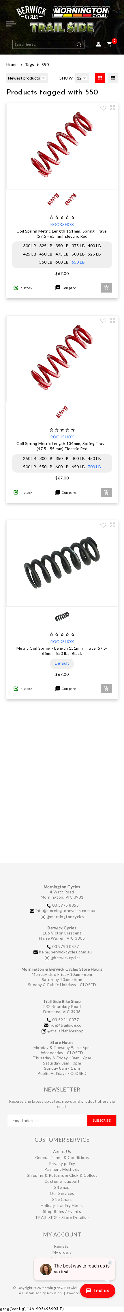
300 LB (29, 245)
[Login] (98, 44)
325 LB (45, 245)
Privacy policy (62, 1163)
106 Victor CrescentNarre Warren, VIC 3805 (62, 935)
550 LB (45, 262)
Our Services (62, 1193)
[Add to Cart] (106, 288)
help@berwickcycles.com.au (65, 951)
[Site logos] (62, 21)
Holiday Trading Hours (62, 1205)
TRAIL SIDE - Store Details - (62, 1217)
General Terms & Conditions (62, 1157)
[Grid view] (100, 78)
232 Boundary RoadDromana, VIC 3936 (62, 1009)
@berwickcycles (65, 957)
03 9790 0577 (65, 946)
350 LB (62, 245)
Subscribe (102, 1120)
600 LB (62, 262)
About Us (62, 1151)
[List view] (113, 78)
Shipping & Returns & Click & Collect (62, 1175)
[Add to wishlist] (103, 108)
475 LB (62, 253)
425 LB (29, 253)
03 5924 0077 (65, 1019)
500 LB (78, 253)
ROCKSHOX (62, 224)
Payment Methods (62, 1169)
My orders (62, 1252)
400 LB (94, 245)
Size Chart (62, 1199)
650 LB (78, 262)
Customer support (62, 1181)
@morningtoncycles (65, 916)
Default (62, 663)
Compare (68, 288)
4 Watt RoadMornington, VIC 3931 (62, 894)
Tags (29, 64)
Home (12, 64)
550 (45, 64)
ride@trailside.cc (65, 1025)
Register (62, 1246)
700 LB (94, 466)
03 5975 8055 (65, 905)
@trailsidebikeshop (65, 1030)
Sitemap (62, 1187)
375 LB (78, 245)
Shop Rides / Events (62, 1211)
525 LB (94, 253)
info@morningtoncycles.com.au (65, 910)
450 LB (45, 253)
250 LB (29, 458)
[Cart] (109, 44)
